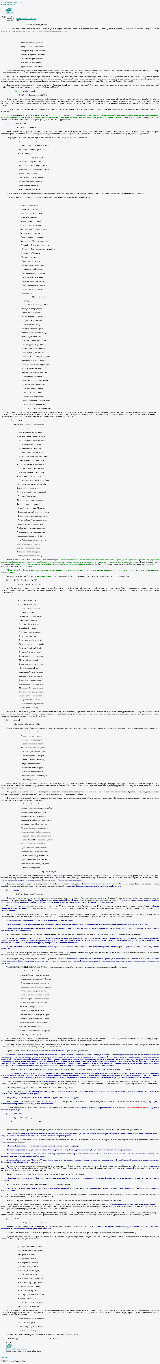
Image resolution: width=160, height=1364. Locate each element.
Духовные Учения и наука (25, 19)
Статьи (8, 10)
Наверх (4, 1357)
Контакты (9, 13)
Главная (9, 8)
